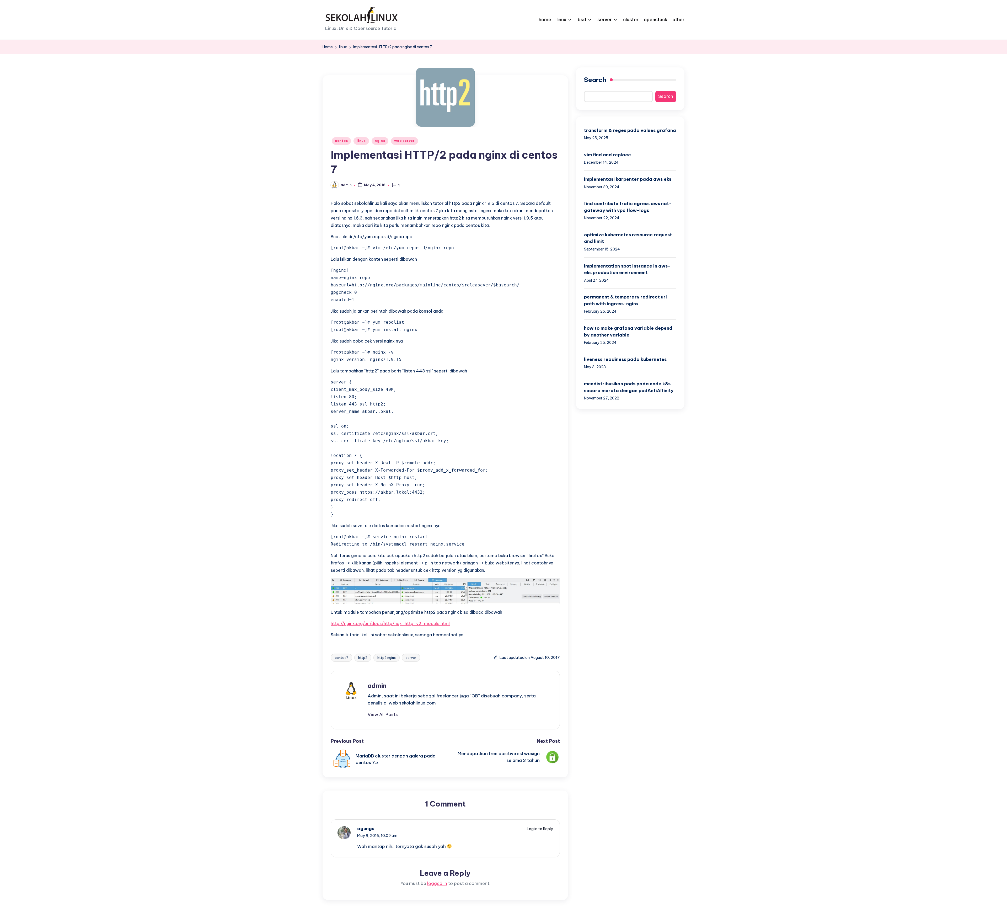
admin (377, 686)
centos (341, 141)
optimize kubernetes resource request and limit (628, 238)
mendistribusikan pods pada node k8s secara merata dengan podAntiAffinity (628, 387)
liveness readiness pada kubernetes (625, 359)
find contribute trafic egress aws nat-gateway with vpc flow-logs (628, 207)
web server (404, 141)
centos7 (341, 657)
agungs (365, 828)
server (411, 657)
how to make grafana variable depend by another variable (628, 331)
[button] (383, 714)
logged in (437, 883)
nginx (380, 141)
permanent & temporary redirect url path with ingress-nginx (625, 300)
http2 (362, 657)
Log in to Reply (540, 828)
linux (361, 141)
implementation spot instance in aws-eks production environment (627, 269)
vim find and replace (607, 155)
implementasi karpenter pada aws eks (627, 179)
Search (595, 80)
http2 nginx (386, 657)
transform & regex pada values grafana (630, 130)
